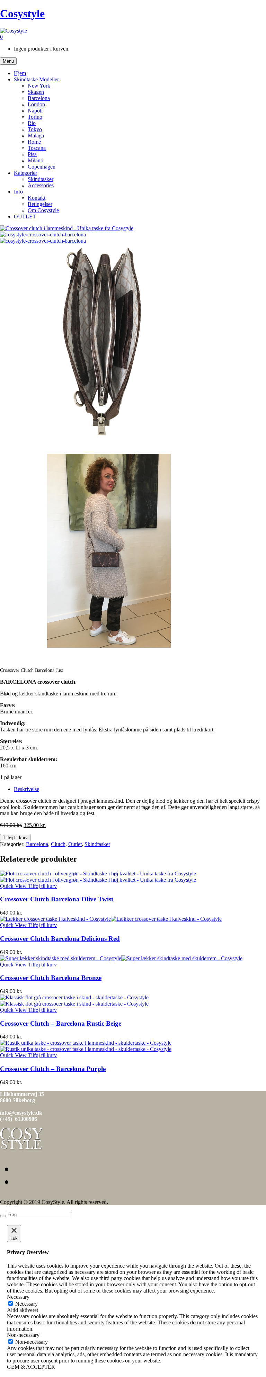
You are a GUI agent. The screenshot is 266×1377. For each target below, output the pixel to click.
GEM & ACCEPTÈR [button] (31, 1367)
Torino (35, 117)
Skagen (36, 92)
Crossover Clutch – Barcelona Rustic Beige (60, 1023)
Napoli (35, 111)
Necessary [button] (18, 1297)
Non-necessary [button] (23, 1335)
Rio (32, 123)
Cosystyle (22, 13)
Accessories (41, 185)
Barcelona (39, 98)
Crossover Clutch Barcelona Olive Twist (56, 899)
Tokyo (35, 129)
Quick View (14, 886)
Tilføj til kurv (15, 837)
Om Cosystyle (43, 210)
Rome (34, 142)
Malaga (36, 135)
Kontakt (36, 198)
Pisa (32, 154)
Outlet (75, 844)
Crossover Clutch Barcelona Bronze (50, 977)
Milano (35, 160)
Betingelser (40, 204)
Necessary (26, 1304)
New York (39, 86)
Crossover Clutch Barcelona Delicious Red (60, 938)
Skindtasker (40, 179)
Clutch (58, 844)
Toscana (37, 148)
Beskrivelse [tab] (26, 789)
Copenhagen (41, 167)
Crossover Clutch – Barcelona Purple (53, 1068)
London (36, 104)
